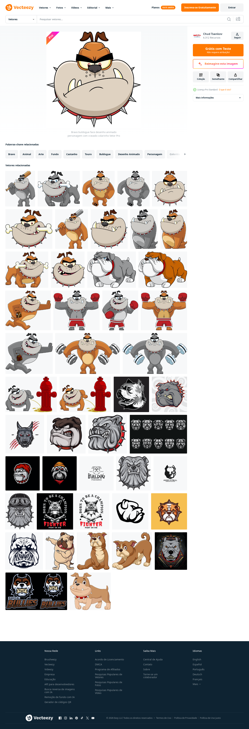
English (197, 659)
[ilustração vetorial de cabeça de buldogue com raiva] (24, 551)
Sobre (146, 669)
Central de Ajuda (153, 659)
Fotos (59, 7)
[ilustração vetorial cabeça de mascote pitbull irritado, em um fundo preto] (131, 394)
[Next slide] (181, 154)
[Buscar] (229, 19)
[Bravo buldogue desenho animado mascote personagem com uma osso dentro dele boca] (26, 270)
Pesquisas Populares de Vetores (108, 676)
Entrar (232, 7)
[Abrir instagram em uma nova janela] (65, 718)
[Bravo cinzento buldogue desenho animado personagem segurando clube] (20, 188)
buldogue (105, 154)
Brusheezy (50, 659)
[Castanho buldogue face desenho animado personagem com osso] (28, 229)
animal (27, 154)
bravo (11, 154)
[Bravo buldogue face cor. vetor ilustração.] (107, 434)
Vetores (43, 7)
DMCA (98, 664)
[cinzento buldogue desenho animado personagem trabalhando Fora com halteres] (155, 353)
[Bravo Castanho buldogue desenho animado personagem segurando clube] (71, 229)
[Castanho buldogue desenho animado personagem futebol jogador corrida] (28, 310)
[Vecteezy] (19, 7)
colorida (175, 154)
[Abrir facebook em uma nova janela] (60, 718)
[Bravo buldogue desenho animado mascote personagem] (163, 270)
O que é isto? (225, 89)
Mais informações (205, 97)
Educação (49, 679)
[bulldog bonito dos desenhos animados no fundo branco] (132, 551)
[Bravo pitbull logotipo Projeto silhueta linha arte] (170, 473)
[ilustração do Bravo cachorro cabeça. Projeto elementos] (130, 511)
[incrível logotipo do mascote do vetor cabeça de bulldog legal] (59, 473)
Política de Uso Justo (210, 717)
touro (88, 154)
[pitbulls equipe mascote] (36, 591)
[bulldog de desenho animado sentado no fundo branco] (93, 551)
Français (197, 679)
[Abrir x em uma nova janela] (87, 718)
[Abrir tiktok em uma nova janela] (82, 718)
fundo (55, 154)
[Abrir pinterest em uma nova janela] (76, 718)
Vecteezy (49, 664)
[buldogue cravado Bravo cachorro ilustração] (169, 511)
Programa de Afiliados (107, 669)
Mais (108, 7)
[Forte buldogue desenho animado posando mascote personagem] (60, 551)
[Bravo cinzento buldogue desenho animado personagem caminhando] (133, 188)
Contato (147, 664)
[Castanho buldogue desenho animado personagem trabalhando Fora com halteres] (87, 353)
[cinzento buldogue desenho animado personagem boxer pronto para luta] (120, 310)
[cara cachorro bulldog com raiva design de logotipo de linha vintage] (96, 473)
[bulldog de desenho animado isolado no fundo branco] (90, 591)
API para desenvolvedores (59, 684)
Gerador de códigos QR (57, 702)
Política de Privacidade (185, 717)
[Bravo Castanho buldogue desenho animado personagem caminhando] (98, 188)
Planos (155, 7)
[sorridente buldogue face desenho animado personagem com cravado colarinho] (68, 270)
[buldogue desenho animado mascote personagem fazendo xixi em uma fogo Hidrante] (85, 394)
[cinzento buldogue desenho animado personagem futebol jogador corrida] (29, 353)
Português (199, 669)
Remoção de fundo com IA (59, 697)
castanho (71, 154)
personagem (154, 154)
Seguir (237, 37)
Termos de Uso (163, 717)
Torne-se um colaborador (150, 676)
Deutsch (197, 674)
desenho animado (129, 154)
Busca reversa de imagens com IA (59, 691)
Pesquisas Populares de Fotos (108, 684)
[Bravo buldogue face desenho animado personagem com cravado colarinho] (169, 188)
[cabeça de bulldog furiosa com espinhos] (169, 394)
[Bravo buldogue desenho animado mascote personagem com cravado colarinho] (173, 229)
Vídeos (75, 7)
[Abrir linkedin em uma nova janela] (71, 718)
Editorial (92, 7)
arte (41, 154)
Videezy (48, 669)
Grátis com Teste (218, 50)
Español (197, 664)
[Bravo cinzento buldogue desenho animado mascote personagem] (111, 270)
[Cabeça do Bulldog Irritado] (66, 434)
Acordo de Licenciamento (109, 659)
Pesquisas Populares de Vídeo (108, 691)
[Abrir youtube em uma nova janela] (93, 718)
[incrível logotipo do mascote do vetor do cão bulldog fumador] (22, 473)
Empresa (49, 674)
